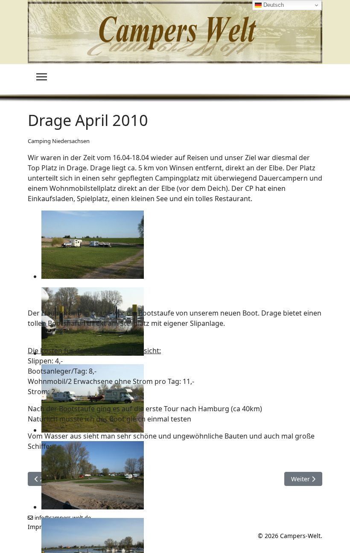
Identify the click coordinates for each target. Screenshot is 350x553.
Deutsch (273, 5)
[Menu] (41, 77)
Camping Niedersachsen (59, 141)
